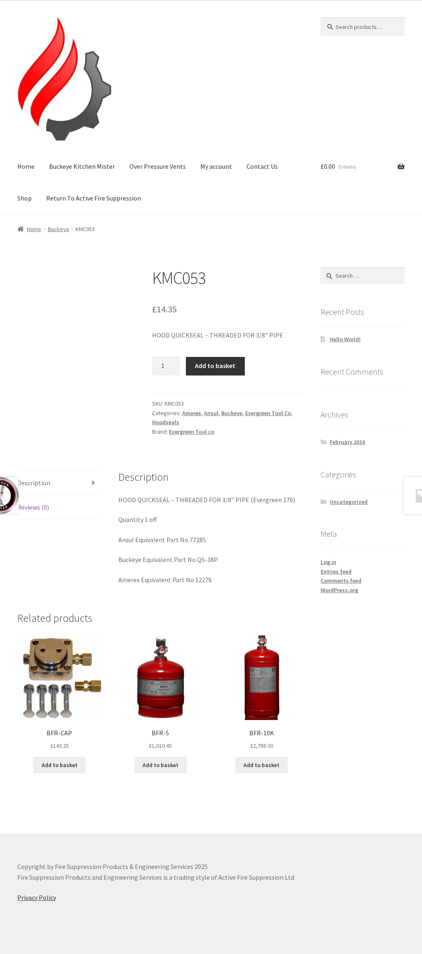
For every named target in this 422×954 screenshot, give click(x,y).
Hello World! (345, 339)
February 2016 (347, 442)
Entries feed (336, 571)
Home (26, 166)
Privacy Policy (36, 897)
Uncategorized (349, 501)
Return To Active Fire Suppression (93, 198)
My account (216, 166)
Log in (328, 562)
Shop (24, 198)
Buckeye (58, 229)
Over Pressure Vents (157, 166)
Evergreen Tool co (191, 431)
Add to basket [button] (59, 765)
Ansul (211, 413)
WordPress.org (339, 590)
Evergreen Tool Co (268, 413)
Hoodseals (165, 422)
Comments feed (341, 580)
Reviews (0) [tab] (33, 507)
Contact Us (262, 166)
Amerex (191, 413)
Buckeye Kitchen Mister (82, 166)
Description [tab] (33, 483)
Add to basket (215, 365)
